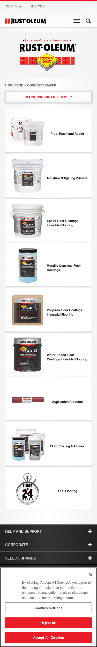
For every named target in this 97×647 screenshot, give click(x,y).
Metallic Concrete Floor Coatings (64, 267)
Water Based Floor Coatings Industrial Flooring (67, 357)
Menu (77, 21)
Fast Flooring (67, 491)
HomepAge (14, 85)
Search (88, 21)
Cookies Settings (48, 607)
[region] (48, 607)
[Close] (90, 574)
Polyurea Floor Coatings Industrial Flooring (64, 312)
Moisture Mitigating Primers (67, 178)
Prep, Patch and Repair (67, 133)
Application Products (67, 402)
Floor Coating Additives (67, 446)
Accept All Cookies (48, 637)
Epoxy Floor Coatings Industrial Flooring (62, 223)
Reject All (48, 622)
